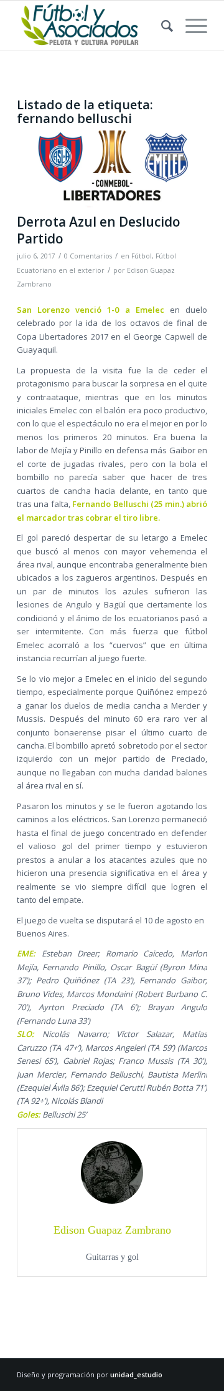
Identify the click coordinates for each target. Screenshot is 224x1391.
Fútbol (141, 256)
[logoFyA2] (93, 26)
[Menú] (190, 26)
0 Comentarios (88, 256)
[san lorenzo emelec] (112, 168)
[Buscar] (161, 26)
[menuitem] (161, 26)
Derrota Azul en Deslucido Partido (98, 230)
